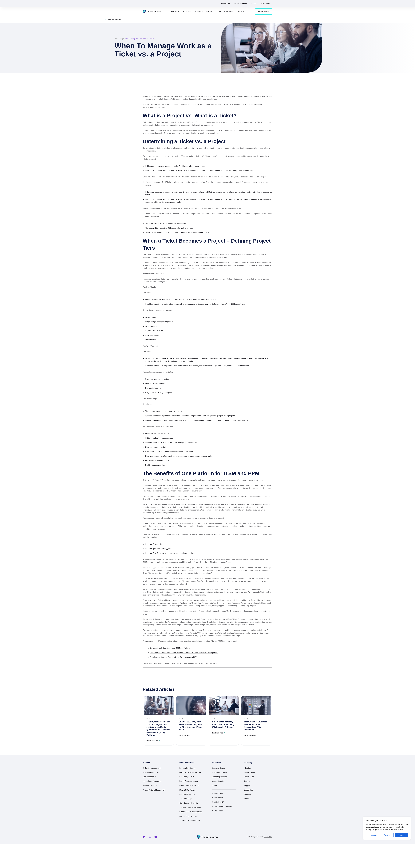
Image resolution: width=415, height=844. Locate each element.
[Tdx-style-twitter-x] (149, 837)
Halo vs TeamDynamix (188, 816)
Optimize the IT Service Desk (190, 772)
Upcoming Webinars (219, 777)
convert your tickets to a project (244, 523)
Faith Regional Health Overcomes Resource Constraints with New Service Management (184, 653)
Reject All (387, 835)
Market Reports (217, 781)
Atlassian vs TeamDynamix (189, 821)
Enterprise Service (150, 785)
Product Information (219, 772)
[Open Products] (178, 11)
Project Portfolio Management (154, 790)
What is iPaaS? (218, 802)
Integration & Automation (152, 781)
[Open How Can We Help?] (234, 11)
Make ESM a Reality (187, 790)
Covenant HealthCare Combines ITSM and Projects (170, 648)
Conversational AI (149, 777)
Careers (247, 781)
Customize (373, 835)
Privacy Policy (268, 837)
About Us (247, 768)
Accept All (401, 835)
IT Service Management (231, 104)
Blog (121, 39)
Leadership (248, 790)
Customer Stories (218, 768)
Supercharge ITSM (186, 777)
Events (246, 799)
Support (247, 785)
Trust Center (249, 777)
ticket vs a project (176, 177)
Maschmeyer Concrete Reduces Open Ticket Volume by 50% (173, 657)
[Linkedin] (144, 837)
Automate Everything (187, 794)
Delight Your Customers (188, 781)
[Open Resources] (215, 11)
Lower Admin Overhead (188, 768)
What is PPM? (217, 811)
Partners (247, 794)
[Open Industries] (191, 11)
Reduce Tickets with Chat (189, 785)
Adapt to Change (185, 799)
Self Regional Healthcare (154, 559)
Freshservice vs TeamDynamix (191, 812)
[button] (260, 83)
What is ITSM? (217, 793)
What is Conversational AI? (222, 806)
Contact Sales (249, 772)
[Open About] (243, 11)
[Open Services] (202, 11)
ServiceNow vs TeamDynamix (190, 807)
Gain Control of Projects (188, 803)
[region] (387, 828)
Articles (215, 785)
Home (116, 39)
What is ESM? (217, 798)
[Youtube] (155, 837)
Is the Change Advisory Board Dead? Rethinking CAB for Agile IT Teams (222, 724)
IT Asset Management (151, 772)
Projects (146, 122)
